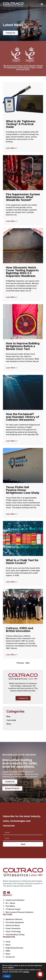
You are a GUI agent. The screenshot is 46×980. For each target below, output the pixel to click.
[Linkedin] (4, 892)
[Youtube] (8, 892)
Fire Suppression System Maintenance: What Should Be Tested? (23, 197)
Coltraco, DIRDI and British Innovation (19, 629)
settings (26, 972)
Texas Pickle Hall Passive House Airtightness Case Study (22, 489)
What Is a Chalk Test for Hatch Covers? (22, 562)
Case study (11, 720)
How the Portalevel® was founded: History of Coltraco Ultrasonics (22, 416)
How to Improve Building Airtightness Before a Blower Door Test (23, 346)
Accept (7, 976)
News (8, 724)
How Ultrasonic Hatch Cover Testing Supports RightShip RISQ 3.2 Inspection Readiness (22, 272)
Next (27, 663)
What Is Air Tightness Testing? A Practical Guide (20, 124)
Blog (8, 716)
